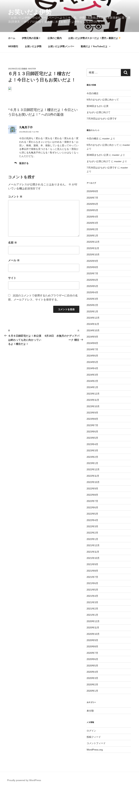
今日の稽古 (92, 93)
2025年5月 (92, 286)
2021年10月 (93, 558)
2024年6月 (92, 355)
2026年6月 (92, 204)
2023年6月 (92, 431)
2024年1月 (92, 387)
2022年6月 (92, 507)
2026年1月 (92, 235)
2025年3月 (92, 298)
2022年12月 (93, 469)
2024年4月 (92, 368)
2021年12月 (93, 545)
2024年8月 (92, 343)
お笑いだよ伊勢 (30, 11)
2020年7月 (92, 653)
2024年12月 (93, 317)
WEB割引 (13, 46)
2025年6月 (92, 280)
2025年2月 (92, 305)
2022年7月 (92, 501)
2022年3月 (92, 526)
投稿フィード (94, 737)
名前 (12, 242)
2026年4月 (92, 216)
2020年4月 (92, 671)
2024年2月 (92, 381)
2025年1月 (92, 311)
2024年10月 (93, 330)
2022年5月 (92, 513)
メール (14, 260)
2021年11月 (93, 551)
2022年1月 (92, 539)
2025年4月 (92, 292)
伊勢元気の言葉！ (31, 38)
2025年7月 (92, 273)
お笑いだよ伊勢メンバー (61, 46)
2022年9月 (92, 488)
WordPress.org (95, 749)
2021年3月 (92, 602)
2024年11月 (93, 324)
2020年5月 (92, 665)
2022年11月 (93, 475)
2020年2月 (92, 684)
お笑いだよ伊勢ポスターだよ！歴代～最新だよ (93, 38)
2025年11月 (93, 248)
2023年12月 (93, 393)
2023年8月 (92, 419)
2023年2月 (92, 457)
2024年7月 (92, 349)
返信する (24, 163)
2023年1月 (92, 463)
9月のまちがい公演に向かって (103, 99)
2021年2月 (92, 608)
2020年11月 (93, 627)
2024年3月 (92, 374)
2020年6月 (92, 659)
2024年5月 (92, 362)
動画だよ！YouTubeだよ (94, 46)
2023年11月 (93, 400)
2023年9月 (92, 412)
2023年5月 (92, 437)
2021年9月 (92, 564)
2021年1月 (92, 614)
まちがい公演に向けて (98, 112)
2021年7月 (92, 577)
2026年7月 (92, 197)
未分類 (90, 710)
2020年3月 (92, 678)
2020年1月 (92, 690)
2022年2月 (92, 532)
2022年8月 (92, 494)
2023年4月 (92, 444)
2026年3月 (92, 223)
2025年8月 (92, 267)
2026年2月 (92, 229)
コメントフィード (96, 743)
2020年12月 (93, 621)
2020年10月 (93, 634)
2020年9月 (92, 640)
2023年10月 (93, 406)
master (32, 69)
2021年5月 (92, 589)
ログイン (91, 730)
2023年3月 (92, 450)
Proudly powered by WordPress (24, 780)
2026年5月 (92, 210)
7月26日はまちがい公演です (102, 118)
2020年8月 (92, 646)
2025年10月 (93, 254)
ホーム (11, 38)
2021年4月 (92, 596)
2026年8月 (92, 191)
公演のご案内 (54, 38)
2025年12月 (93, 241)
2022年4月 (92, 520)
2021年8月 (92, 570)
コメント (15, 196)
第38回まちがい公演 (97, 106)
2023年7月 (92, 425)
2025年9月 (92, 261)
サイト (12, 277)
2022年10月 (93, 482)
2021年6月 (92, 583)
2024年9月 (92, 336)
